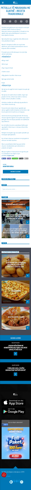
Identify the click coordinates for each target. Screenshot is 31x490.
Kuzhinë (4, 256)
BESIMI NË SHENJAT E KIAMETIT (15, 204)
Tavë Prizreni (16, 291)
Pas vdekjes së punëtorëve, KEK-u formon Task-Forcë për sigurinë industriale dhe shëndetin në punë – (15, 231)
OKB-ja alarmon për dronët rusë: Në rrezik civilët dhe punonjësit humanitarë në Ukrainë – (15, 217)
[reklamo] (15, 458)
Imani (18, 201)
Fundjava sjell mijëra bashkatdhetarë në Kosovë (15, 369)
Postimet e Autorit (15, 171)
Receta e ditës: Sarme (16, 317)
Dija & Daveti (11, 201)
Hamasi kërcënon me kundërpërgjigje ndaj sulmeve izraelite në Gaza (15, 348)
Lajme (3, 211)
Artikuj (4, 201)
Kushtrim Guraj (8, 166)
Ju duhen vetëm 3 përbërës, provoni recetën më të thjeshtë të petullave (16, 265)
